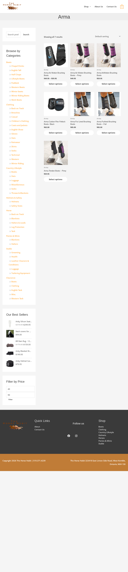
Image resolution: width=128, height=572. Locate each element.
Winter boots (17, 91)
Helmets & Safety (14, 198)
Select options (55, 84)
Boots (8, 62)
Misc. (13, 294)
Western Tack (17, 298)
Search (26, 34)
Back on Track (17, 108)
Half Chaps (16, 74)
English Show (17, 129)
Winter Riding (17, 163)
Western (15, 159)
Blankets (15, 218)
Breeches (15, 112)
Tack (13, 231)
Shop (86, 6)
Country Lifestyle (14, 168)
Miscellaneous (17, 184)
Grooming (15, 252)
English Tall (16, 70)
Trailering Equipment (20, 273)
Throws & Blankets (19, 193)
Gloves (14, 133)
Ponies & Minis (13, 236)
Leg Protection (17, 227)
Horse (9, 210)
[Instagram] (76, 436)
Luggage (15, 180)
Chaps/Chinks (17, 66)
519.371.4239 (39, 460)
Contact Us (111, 6)
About (37, 426)
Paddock (15, 83)
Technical (15, 155)
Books (14, 172)
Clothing (15, 286)
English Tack (16, 290)
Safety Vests (16, 206)
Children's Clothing (20, 121)
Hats (13, 138)
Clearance (10, 278)
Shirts (13, 146)
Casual (14, 117)
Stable (9, 248)
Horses (101, 438)
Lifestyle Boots (17, 78)
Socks (13, 150)
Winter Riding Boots (20, 95)
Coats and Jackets (19, 125)
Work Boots (16, 100)
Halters (14, 244)
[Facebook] (68, 436)
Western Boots (18, 87)
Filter (10, 399)
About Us (99, 6)
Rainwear (15, 142)
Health (14, 256)
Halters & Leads (18, 222)
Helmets (15, 201)
